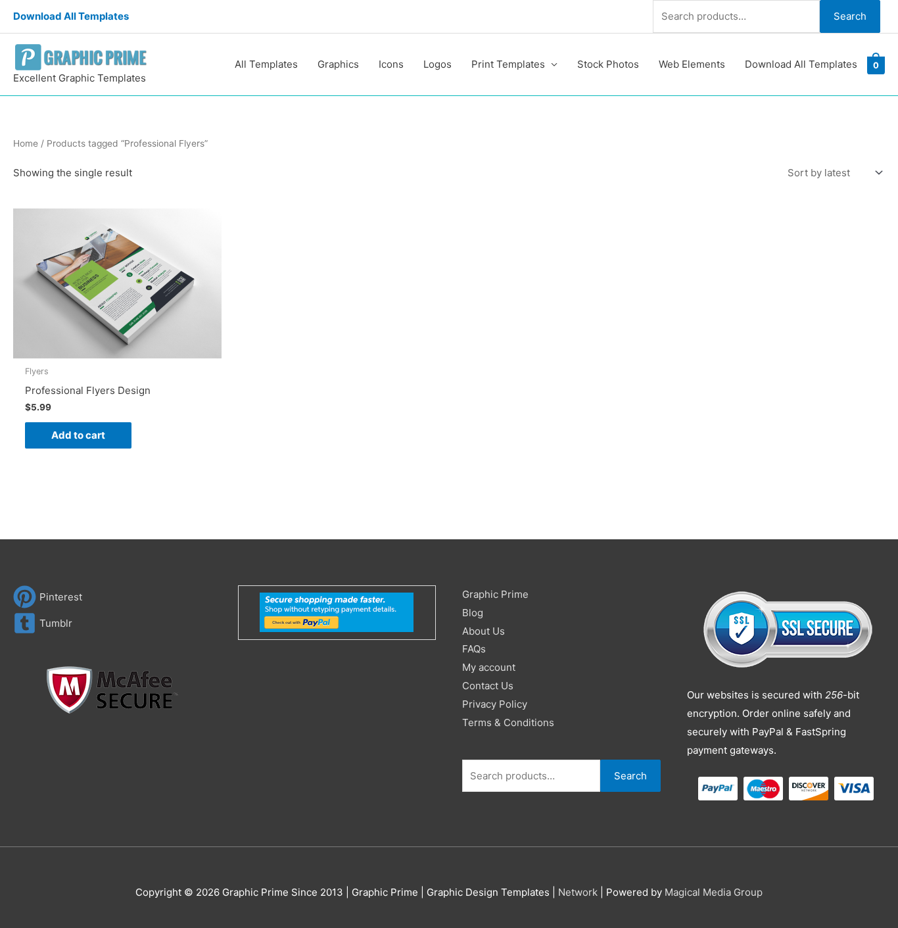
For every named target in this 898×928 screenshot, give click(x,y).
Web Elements (692, 64)
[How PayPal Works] (337, 611)
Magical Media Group (714, 892)
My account (488, 667)
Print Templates (508, 64)
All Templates (266, 64)
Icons (391, 64)
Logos (437, 64)
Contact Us (487, 685)
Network (578, 892)
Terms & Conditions (508, 722)
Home (25, 143)
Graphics (338, 64)
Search (850, 16)
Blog (472, 612)
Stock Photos (608, 64)
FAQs (474, 649)
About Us (483, 631)
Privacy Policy (494, 704)
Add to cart (78, 435)
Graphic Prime (495, 594)
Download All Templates (71, 16)
